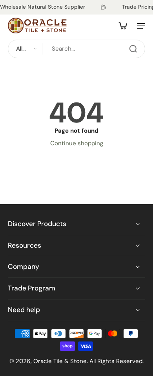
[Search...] (133, 48)
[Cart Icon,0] (122, 25)
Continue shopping (76, 143)
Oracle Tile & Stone (60, 361)
